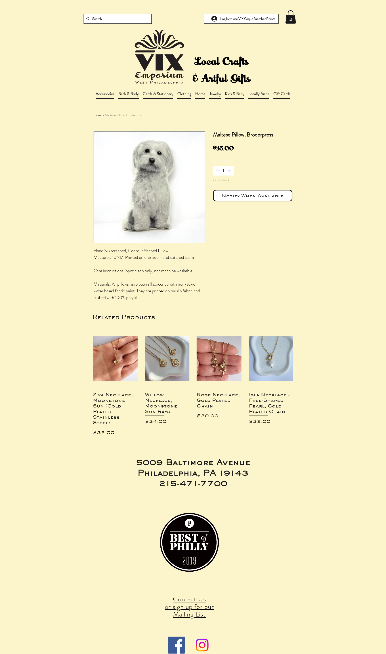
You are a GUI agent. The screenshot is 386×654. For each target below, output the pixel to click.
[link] (290, 17)
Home (98, 115)
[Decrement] (217, 171)
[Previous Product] (86, 358)
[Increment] (229, 171)
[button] (128, 94)
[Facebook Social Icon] (176, 645)
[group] (193, 382)
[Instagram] (202, 645)
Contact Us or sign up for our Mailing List (189, 606)
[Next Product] (299, 358)
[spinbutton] (223, 171)
